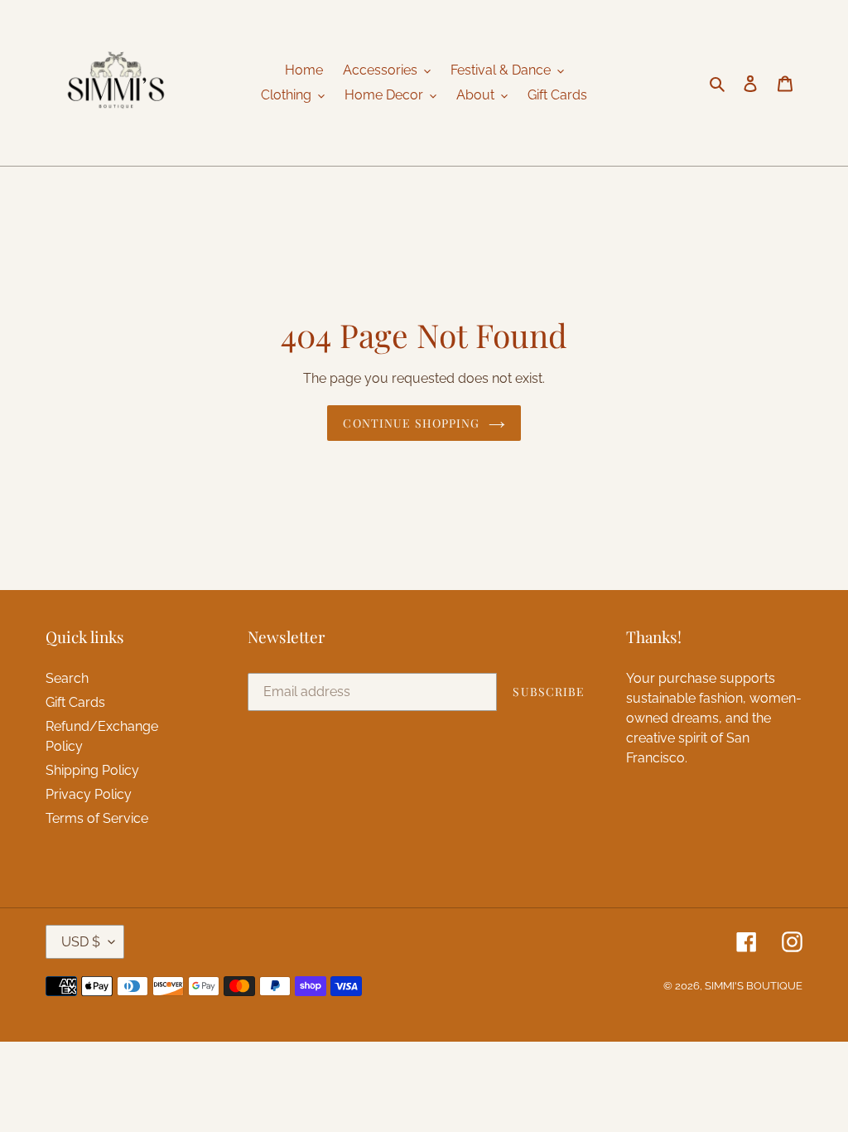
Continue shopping (411, 423)
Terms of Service (97, 818)
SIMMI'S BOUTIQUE (753, 986)
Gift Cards (75, 702)
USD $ (80, 942)
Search (67, 678)
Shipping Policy (92, 770)
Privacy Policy (89, 794)
